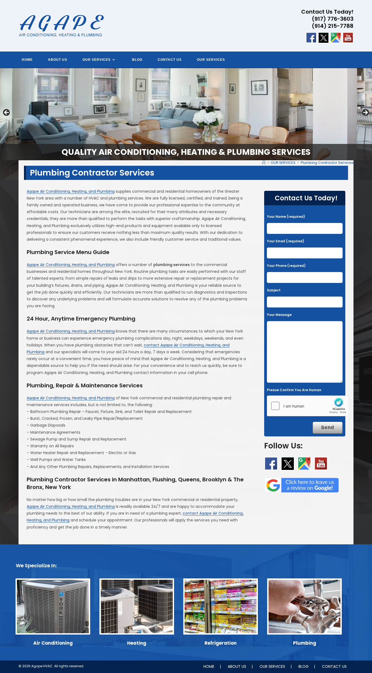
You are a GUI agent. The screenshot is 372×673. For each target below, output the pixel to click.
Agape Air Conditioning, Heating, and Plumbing (71, 191)
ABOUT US (237, 666)
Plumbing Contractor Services (327, 162)
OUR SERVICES (272, 666)
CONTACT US (334, 666)
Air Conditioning (53, 643)
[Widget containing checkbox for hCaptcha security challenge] (308, 406)
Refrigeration (221, 643)
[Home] (264, 162)
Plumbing (304, 643)
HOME (208, 666)
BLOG (303, 666)
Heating (136, 643)
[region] (186, 114)
